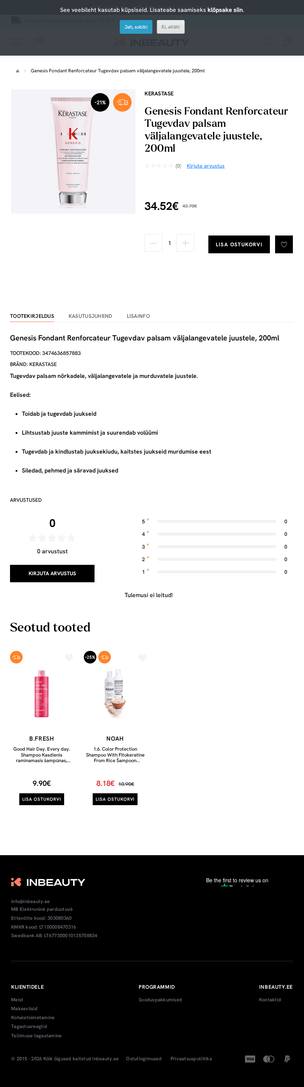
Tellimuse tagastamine (36, 1036)
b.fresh (41, 738)
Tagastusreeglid (29, 1027)
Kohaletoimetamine (32, 1018)
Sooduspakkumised (160, 1000)
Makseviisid (24, 1009)
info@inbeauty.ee (30, 902)
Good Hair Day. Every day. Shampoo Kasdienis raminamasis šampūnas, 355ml (41, 758)
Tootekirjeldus (32, 316)
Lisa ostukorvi (239, 244)
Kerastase (159, 93)
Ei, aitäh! (171, 27)
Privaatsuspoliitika (191, 1059)
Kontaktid (270, 1000)
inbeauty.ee (105, 1059)
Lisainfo (138, 316)
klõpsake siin (225, 10)
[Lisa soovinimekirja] (284, 244)
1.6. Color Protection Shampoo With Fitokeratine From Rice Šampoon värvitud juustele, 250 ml (115, 758)
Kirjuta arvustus (52, 573)
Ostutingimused (144, 1059)
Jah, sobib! (136, 27)
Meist (17, 1000)
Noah (115, 738)
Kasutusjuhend (90, 316)
